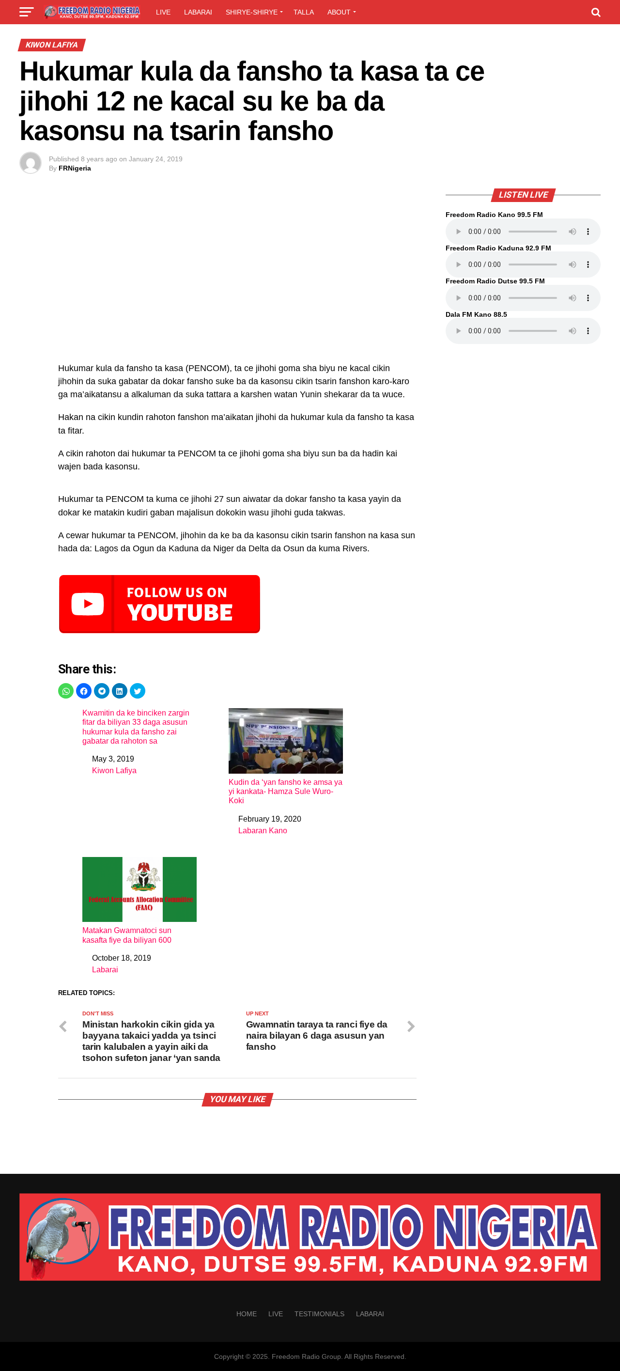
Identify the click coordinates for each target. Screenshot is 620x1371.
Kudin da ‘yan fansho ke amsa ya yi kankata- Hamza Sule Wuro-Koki (285, 791)
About (339, 12)
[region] (237, 280)
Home (246, 1314)
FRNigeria (75, 168)
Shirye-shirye (252, 12)
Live (163, 12)
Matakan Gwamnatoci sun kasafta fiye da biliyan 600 (126, 935)
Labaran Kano (262, 830)
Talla (304, 12)
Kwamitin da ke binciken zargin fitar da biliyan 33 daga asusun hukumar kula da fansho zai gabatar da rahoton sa (135, 727)
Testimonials (319, 1314)
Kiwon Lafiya (114, 770)
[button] (66, 691)
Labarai (198, 12)
